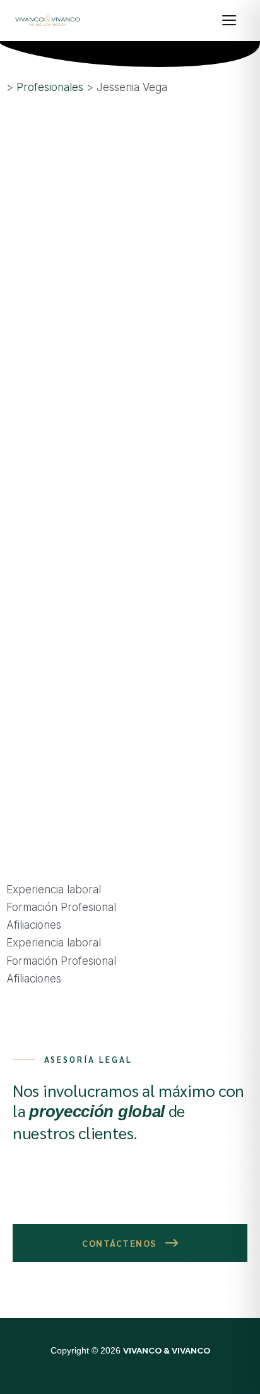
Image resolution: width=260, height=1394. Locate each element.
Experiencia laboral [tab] (53, 889)
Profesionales (49, 87)
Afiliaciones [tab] (33, 925)
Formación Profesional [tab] (61, 907)
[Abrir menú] (234, 20)
